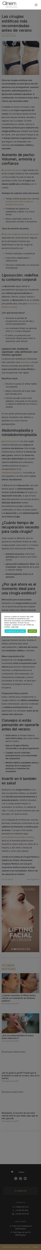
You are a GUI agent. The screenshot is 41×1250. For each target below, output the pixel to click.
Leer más (14, 627)
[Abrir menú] (36, 4)
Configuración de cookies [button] (15, 631)
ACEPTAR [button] (32, 631)
